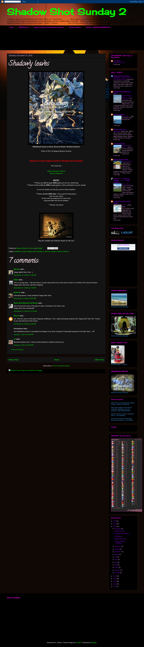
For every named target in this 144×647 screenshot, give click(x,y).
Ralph (16, 280)
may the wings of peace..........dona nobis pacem (127, 97)
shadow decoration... (120, 539)
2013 (115, 581)
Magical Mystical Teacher (56, 171)
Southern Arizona (63, 251)
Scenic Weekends (119, 144)
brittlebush (18, 251)
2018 (115, 521)
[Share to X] (53, 248)
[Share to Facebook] (55, 248)
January (117, 573)
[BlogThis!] (50, 248)
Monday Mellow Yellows (120, 159)
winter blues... (126, 116)
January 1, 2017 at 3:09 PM (23, 334)
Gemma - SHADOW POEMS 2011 (98, 27)
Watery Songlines (119, 114)
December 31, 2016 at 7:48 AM (25, 288)
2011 (115, 586)
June (116, 559)
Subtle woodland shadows (119, 542)
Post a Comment (17, 349)
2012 (115, 584)
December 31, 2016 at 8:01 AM (25, 298)
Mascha (17, 269)
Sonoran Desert (50, 251)
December (118, 529)
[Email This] (48, 248)
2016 (115, 526)
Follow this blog (123, 248)
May (116, 562)
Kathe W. (17, 292)
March (117, 567)
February (117, 570)
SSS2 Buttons (24, 27)
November (118, 546)
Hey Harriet (117, 61)
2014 (115, 578)
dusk (24, 251)
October (117, 549)
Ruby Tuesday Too (119, 129)
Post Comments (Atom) (61, 366)
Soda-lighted (116, 131)
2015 (115, 576)
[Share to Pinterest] (57, 248)
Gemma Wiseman (56, 173)
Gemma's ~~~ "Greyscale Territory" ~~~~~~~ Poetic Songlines (121, 180)
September (118, 551)
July (116, 557)
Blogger (94, 642)
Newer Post (13, 360)
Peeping (124, 205)
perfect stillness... (127, 184)
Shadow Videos (75, 27)
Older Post (99, 360)
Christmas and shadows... (122, 533)
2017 (115, 524)
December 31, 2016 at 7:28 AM (25, 275)
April (116, 565)
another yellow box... (127, 161)
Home (11, 27)
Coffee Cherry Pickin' (119, 62)
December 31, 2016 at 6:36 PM (25, 324)
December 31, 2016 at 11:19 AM (25, 311)
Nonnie (16, 316)
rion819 (78, 642)
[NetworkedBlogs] (123, 245)
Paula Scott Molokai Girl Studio (26, 303)
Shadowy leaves (119, 531)
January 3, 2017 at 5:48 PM (23, 345)
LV (15, 339)
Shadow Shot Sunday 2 (67, 11)
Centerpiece (118, 536)
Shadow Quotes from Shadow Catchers (49, 27)
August (117, 554)
